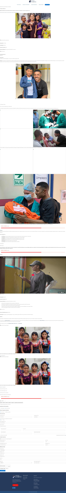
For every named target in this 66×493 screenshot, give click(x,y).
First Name (2, 415)
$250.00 (10, 402)
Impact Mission (42, 320)
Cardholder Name (3, 443)
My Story (3, 12)
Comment (1, 424)
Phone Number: (5, 428)
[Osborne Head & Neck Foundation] (33, 1)
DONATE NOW (47, 4)
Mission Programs (34, 4)
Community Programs (26, 4)
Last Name (36, 415)
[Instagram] (14, 488)
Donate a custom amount (19, 402)
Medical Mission (7, 320)
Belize (12, 323)
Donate (1, 12)
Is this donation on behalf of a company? (6, 418)
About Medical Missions (15, 12)
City (0, 458)
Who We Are (19, 4)
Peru (16, 323)
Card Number (2, 440)
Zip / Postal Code (36, 461)
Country (26, 428)
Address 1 (1, 451)
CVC (46, 440)
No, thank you (8, 408)
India (14, 323)
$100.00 (7, 402)
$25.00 (1, 402)
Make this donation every (4, 404)
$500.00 (13, 402)
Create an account (3, 435)
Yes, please (2, 408)
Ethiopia (10, 323)
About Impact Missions (8, 12)
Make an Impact (41, 4)
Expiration (47, 443)
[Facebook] (13, 488)
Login (65, 435)
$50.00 (4, 402)
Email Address (2, 421)
